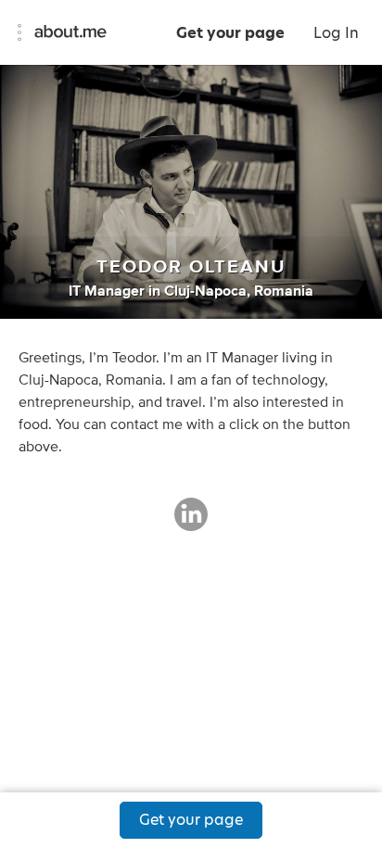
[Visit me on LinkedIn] (191, 523)
